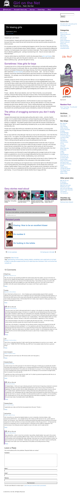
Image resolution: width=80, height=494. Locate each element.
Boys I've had (63, 32)
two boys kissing (18, 72)
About (49, 9)
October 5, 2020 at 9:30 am (10, 433)
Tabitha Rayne (64, 167)
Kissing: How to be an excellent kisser (30, 225)
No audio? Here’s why (20, 9)
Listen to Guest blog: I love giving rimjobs (11, 195)
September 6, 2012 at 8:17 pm (10, 275)
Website (6, 478)
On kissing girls (14, 27)
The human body (64, 46)
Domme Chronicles (65, 129)
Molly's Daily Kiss (64, 148)
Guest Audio (63, 39)
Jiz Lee (62, 143)
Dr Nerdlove (63, 182)
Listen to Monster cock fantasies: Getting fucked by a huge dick (37, 195)
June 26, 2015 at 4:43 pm (10, 383)
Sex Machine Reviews (65, 164)
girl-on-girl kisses (47, 56)
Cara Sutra (63, 125)
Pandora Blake (64, 159)
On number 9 (19, 234)
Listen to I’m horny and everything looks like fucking (24, 195)
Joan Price (63, 145)
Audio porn (8, 9)
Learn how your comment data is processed (35, 485)
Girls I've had (9, 33)
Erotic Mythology (64, 132)
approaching (11, 259)
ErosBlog (62, 131)
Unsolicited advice (64, 48)
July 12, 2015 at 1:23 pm (9, 404)
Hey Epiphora (63, 140)
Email (6, 473)
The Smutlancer (64, 193)
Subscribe (52, 215)
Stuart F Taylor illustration (66, 190)
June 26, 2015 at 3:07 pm (9, 363)
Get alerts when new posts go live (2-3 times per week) (68, 24)
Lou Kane (62, 146)
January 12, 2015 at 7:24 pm (9, 353)
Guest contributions (65, 40)
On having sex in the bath (47, 252)
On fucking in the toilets (24, 243)
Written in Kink (63, 173)
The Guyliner (63, 191)
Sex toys (32, 9)
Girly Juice (62, 139)
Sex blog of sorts (64, 162)
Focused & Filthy (64, 137)
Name (6, 468)
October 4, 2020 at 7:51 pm (9, 415)
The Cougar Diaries (65, 170)
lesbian (31, 259)
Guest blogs (41, 9)
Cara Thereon (63, 126)
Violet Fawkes (63, 171)
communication (19, 259)
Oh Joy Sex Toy (64, 156)
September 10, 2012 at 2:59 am (10, 340)
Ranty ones (63, 43)
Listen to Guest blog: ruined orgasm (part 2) (51, 195)
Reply (5, 286)
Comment (7, 452)
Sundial (62, 165)
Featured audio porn (65, 34)
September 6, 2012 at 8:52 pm (11, 308)
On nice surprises (12, 252)
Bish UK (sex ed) (64, 180)
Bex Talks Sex (63, 123)
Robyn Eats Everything (66, 160)
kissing (26, 259)
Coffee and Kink (64, 128)
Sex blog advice (64, 45)
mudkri (62, 151)
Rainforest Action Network (66, 202)
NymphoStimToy (64, 154)
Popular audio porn (65, 42)
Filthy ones (63, 36)
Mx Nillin (62, 153)
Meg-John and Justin (65, 185)
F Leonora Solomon (65, 136)
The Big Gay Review (65, 168)
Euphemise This (64, 134)
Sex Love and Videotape (66, 188)
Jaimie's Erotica (64, 142)
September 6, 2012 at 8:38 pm (10, 291)
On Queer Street (64, 157)
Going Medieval (64, 183)
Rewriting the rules (65, 187)
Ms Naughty (63, 150)
